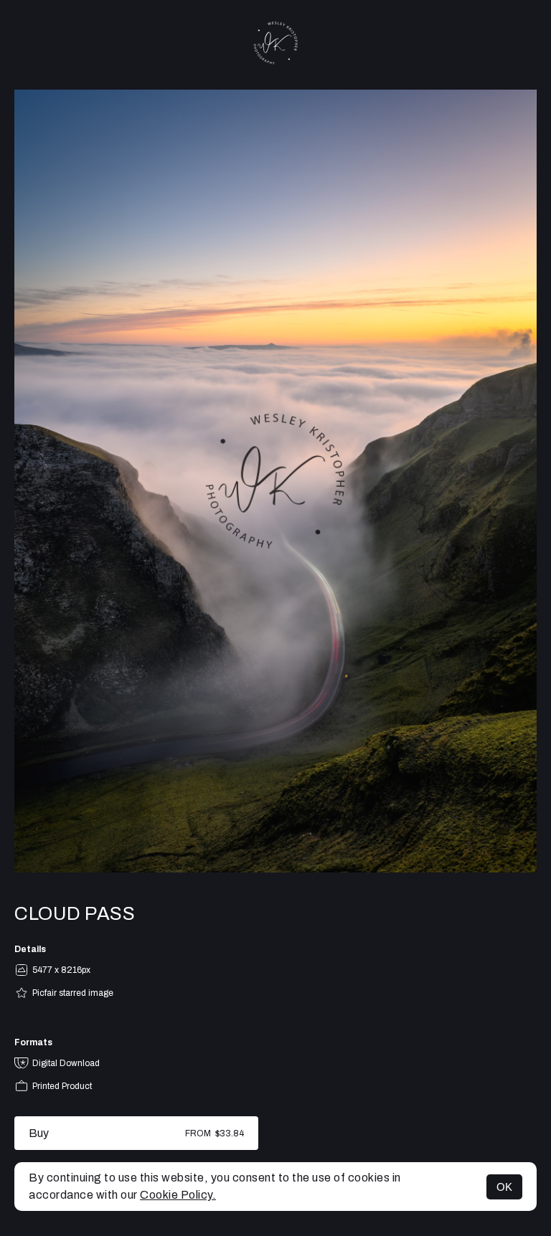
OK (504, 1187)
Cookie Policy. (178, 1195)
